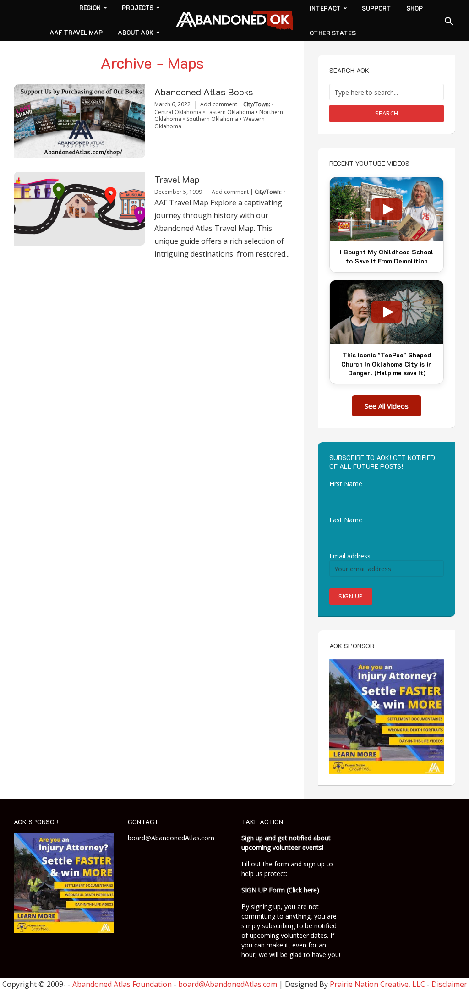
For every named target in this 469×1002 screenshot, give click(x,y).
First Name (345, 484)
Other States (333, 33)
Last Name (345, 520)
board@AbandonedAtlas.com (171, 837)
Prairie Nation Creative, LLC (378, 984)
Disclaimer (449, 984)
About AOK (135, 32)
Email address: (350, 556)
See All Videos (387, 406)
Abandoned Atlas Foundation (122, 984)
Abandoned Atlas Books (203, 92)
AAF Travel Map (76, 32)
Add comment (218, 104)
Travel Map (177, 179)
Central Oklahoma (178, 112)
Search (386, 113)
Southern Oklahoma (212, 119)
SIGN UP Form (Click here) (280, 890)
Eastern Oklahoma (230, 112)
